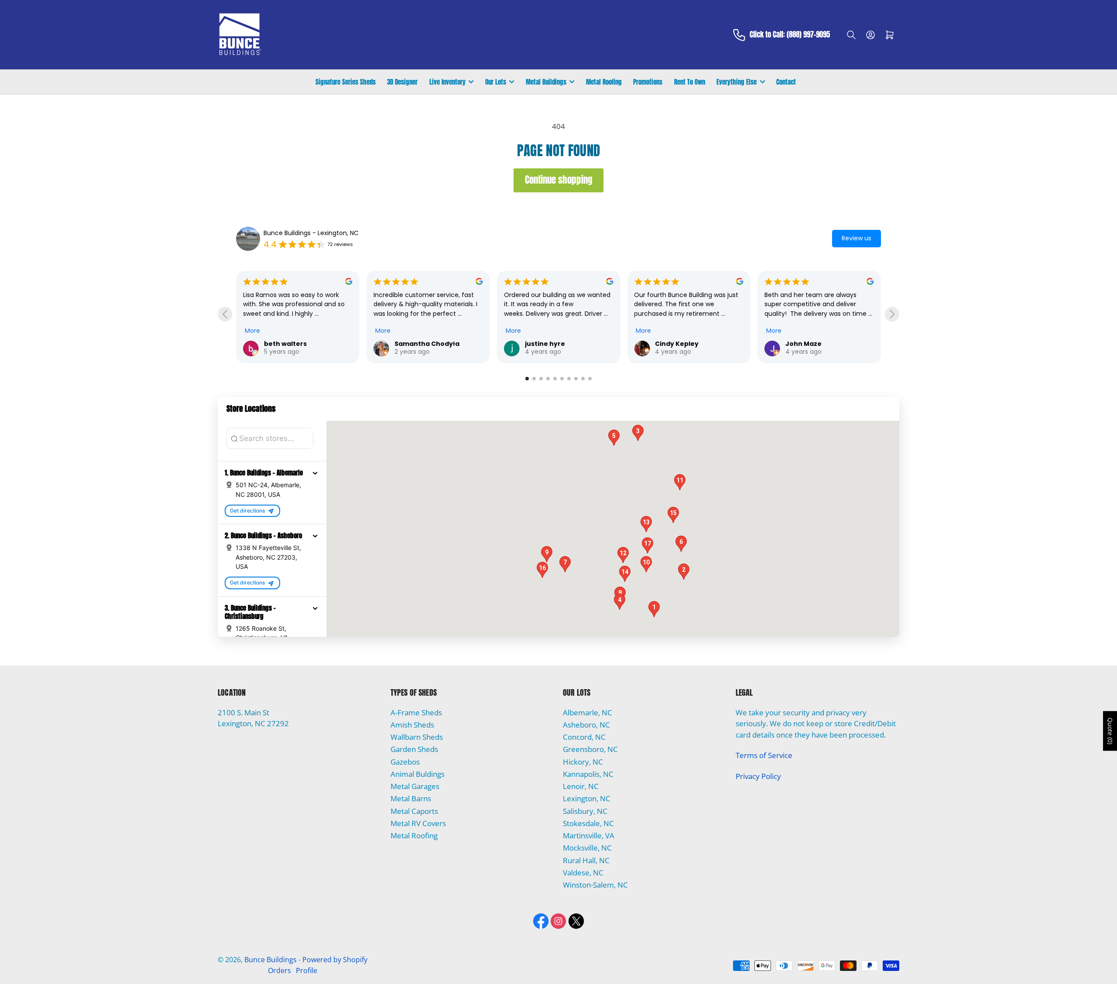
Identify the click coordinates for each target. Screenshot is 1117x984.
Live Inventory (447, 82)
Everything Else (736, 82)
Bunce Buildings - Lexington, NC (311, 233)
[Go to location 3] (541, 378)
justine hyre (414, 344)
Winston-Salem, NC (595, 885)
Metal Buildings (546, 82)
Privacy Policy (758, 776)
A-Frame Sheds (416, 712)
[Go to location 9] (583, 378)
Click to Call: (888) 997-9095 (790, 35)
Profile (306, 970)
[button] (315, 472)
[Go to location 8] (576, 378)
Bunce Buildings (270, 959)
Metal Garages (415, 786)
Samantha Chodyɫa (296, 344)
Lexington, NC (586, 798)
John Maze (673, 344)
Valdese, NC (583, 873)
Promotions (647, 82)
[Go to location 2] (534, 378)
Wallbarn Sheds (417, 737)
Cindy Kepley (547, 344)
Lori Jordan (804, 344)
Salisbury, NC (585, 811)
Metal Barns (411, 798)
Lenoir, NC (581, 786)
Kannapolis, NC (588, 774)
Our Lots (495, 82)
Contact (786, 82)
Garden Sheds (414, 749)
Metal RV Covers (418, 823)
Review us (856, 238)
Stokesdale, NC (588, 823)
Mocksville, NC (587, 848)
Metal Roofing (604, 82)
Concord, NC (584, 737)
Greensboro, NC (590, 749)
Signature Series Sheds (345, 82)
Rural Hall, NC (586, 860)
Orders (279, 970)
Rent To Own (689, 82)
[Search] (851, 34)
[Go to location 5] (555, 378)
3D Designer (402, 82)
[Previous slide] (225, 314)
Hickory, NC (583, 762)
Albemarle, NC (587, 712)
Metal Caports (414, 811)
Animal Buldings (418, 774)
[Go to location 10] (590, 378)
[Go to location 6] (562, 378)
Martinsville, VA (588, 835)
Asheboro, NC (586, 725)
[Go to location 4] (548, 378)
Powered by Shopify (334, 959)
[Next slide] (892, 314)
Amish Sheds (412, 725)
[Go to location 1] (527, 378)
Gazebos (405, 762)
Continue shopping (559, 180)
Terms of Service (764, 755)
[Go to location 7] (569, 378)
